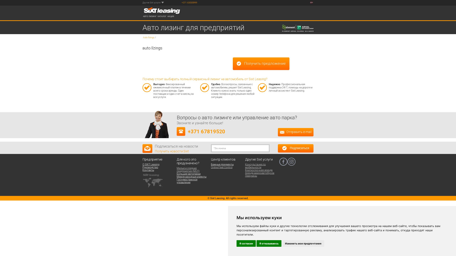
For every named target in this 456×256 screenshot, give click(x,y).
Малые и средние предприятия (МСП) (188, 169)
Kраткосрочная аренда (259, 170)
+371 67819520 (206, 132)
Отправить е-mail (299, 132)
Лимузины (251, 175)
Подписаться (299, 148)
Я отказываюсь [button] (269, 243)
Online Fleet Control (221, 167)
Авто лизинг (150, 16)
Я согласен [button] (246, 243)
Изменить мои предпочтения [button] (303, 243)
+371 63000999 (189, 2)
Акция (170, 16)
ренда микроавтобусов (260, 173)
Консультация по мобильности (255, 166)
